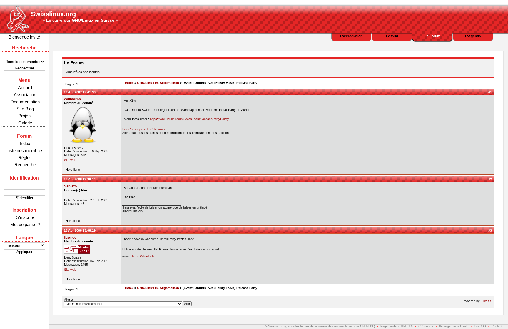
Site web (70, 160)
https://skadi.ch (143, 256)
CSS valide (425, 326)
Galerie (25, 122)
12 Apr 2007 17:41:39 (80, 92)
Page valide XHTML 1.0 (396, 326)
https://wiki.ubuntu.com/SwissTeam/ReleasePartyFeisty (189, 119)
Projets (25, 115)
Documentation (25, 101)
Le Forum (432, 36)
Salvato (70, 186)
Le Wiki (392, 36)
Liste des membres (25, 150)
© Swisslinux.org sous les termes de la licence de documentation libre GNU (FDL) (320, 326)
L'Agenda (473, 36)
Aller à (68, 299)
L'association (351, 36)
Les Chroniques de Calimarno (143, 129)
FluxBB (486, 301)
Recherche (25, 164)
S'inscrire (25, 217)
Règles (25, 157)
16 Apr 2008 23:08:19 (80, 230)
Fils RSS (480, 326)
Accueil (25, 87)
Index (25, 143)
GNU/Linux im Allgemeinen (158, 82)
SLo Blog (25, 108)
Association (25, 94)
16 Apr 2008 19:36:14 (80, 179)
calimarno (72, 99)
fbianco (70, 237)
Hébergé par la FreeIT (454, 326)
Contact (497, 326)
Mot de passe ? (25, 224)
